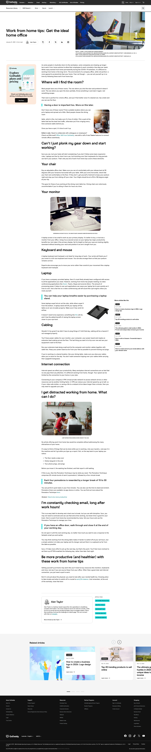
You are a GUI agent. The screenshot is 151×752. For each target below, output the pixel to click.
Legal (7, 717)
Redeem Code (63, 720)
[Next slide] (119, 642)
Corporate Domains (64, 708)
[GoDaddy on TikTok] (134, 737)
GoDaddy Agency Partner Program (92, 703)
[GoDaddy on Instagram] (130, 737)
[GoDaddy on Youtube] (143, 737)
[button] (68, 691)
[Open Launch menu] (54, 8)
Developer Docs (63, 703)
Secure (44, 8)
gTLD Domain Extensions (139, 706)
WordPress (136, 714)
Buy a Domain (137, 703)
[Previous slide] (114, 642)
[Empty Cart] (143, 2)
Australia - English (27, 736)
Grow (36, 8)
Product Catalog (63, 723)
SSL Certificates (63, 2)
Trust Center (9, 720)
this (76, 315)
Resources (30, 708)
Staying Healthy (101, 613)
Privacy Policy (136, 744)
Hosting (135, 717)
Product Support (31, 703)
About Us (8, 703)
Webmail (62, 714)
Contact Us (8, 708)
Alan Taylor (33, 42)
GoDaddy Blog (9, 711)
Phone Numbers (137, 726)
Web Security (137, 720)
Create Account (115, 708)
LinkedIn (54, 614)
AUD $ (38, 736)
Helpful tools (100, 605)
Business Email (137, 711)
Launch (51, 8)
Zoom (65, 284)
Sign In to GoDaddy (116, 703)
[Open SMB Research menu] (31, 8)
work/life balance (82, 579)
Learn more (69, 672)
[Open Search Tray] (123, 2)
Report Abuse (31, 706)
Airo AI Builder (74, 2)
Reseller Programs (88, 706)
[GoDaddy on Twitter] (139, 737)
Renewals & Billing (116, 706)
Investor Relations (10, 714)
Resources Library (11, 8)
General (118, 314)
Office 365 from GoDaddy (65, 135)
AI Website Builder (138, 708)
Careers (8, 706)
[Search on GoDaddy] (143, 8)
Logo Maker (136, 723)
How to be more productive (57, 497)
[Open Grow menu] (39, 8)
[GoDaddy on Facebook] (125, 737)
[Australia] (11, 2)
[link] (49, 42)
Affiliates (86, 708)
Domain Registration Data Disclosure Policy (37, 711)
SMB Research (27, 8)
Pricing (82, 2)
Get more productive (102, 600)
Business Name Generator (66, 711)
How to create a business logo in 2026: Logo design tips (78, 664)
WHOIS (61, 717)
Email (38, 2)
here (58, 492)
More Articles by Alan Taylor (52, 619)
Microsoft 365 (100, 609)
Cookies (143, 744)
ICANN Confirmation (64, 706)
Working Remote (101, 617)
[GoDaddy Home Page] (12, 736)
